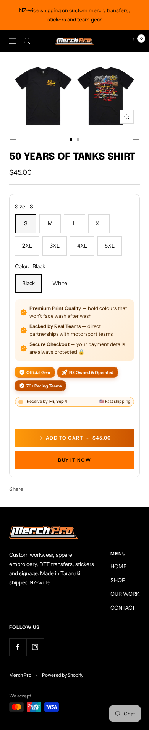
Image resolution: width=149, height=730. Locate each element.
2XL (27, 245)
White (59, 283)
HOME (118, 566)
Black (28, 283)
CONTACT (122, 607)
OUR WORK (125, 594)
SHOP (117, 580)
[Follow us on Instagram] (35, 647)
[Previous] (12, 139)
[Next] (136, 139)
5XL (110, 245)
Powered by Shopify (62, 675)
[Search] (27, 41)
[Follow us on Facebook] (17, 647)
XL (99, 223)
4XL (82, 245)
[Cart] (136, 41)
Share (16, 489)
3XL (55, 245)
